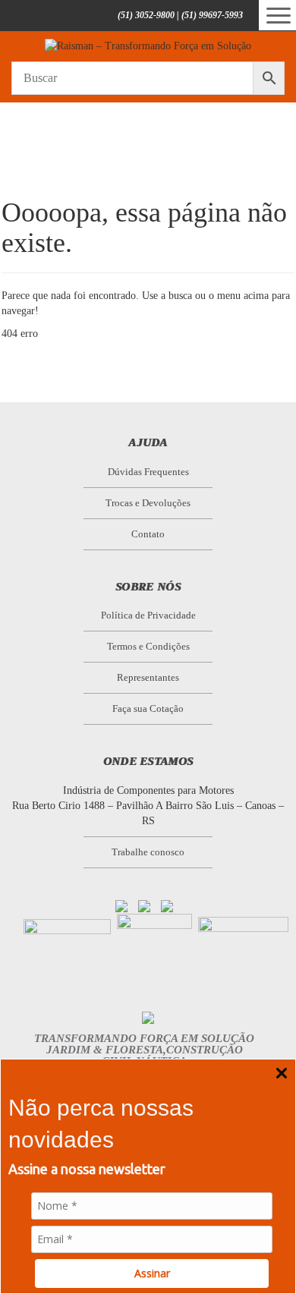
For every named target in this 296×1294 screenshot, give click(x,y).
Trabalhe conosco (148, 852)
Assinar (152, 1273)
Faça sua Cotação (148, 708)
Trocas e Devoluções (148, 502)
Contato (148, 534)
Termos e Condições (148, 646)
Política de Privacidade (148, 615)
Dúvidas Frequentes (148, 471)
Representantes (148, 677)
